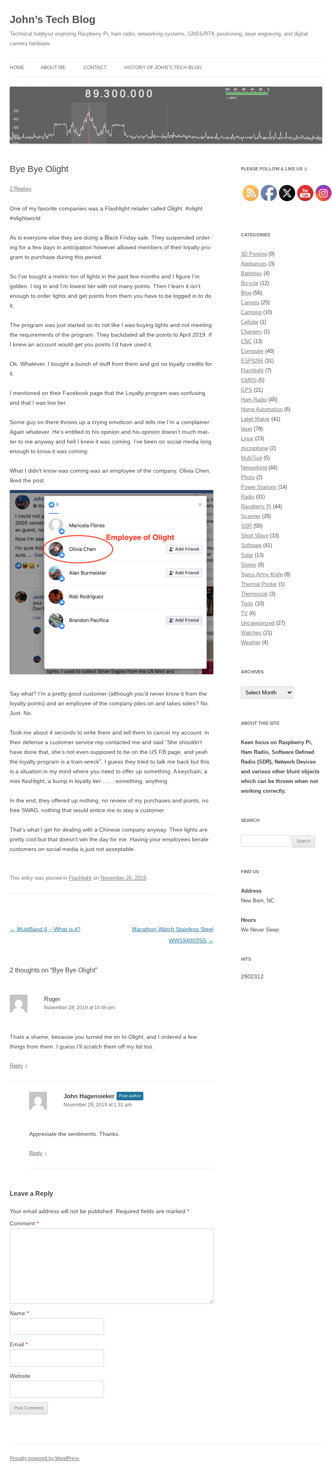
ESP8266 (252, 361)
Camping (251, 312)
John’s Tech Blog (53, 19)
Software (251, 545)
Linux (247, 438)
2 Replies (21, 189)
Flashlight (80, 878)
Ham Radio (254, 400)
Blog (246, 293)
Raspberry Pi (256, 506)
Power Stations (259, 487)
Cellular (249, 322)
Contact (94, 67)
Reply (16, 1066)
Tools (247, 604)
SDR (246, 526)
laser (246, 429)
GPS (246, 390)
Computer (252, 351)
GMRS (249, 380)
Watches (251, 633)
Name (19, 1313)
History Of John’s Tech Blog (163, 67)
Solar (247, 555)
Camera (250, 302)
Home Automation (262, 409)
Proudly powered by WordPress (44, 1458)
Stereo (248, 565)
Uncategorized (258, 623)
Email (19, 1344)
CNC (246, 341)
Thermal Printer (259, 584)
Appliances (254, 264)
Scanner (250, 516)
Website (20, 1376)
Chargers (251, 332)
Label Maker (255, 419)
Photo (248, 477)
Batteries (251, 273)
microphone (254, 448)
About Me (53, 67)
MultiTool (251, 458)
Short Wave (254, 536)
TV (244, 613)
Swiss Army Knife (262, 574)
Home (17, 67)
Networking (254, 468)
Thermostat (254, 594)
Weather (250, 642)
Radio (247, 497)
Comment (24, 1223)
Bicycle (249, 283)
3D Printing (254, 254)
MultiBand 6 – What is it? (45, 929)
